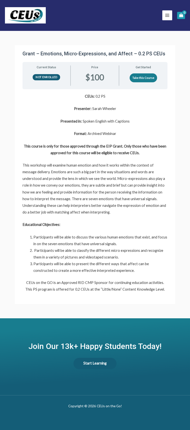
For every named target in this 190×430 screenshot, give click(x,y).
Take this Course (143, 77)
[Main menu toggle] (167, 15)
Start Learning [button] (95, 363)
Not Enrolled (46, 77)
